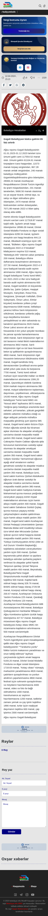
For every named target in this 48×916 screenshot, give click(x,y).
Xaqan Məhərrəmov (20, 909)
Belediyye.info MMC (14, 903)
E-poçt (4, 789)
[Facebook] (20, 67)
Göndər (11, 832)
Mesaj (4, 799)
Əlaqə (33, 886)
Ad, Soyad (6, 778)
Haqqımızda (18, 886)
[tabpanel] (24, 729)
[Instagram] (28, 67)
